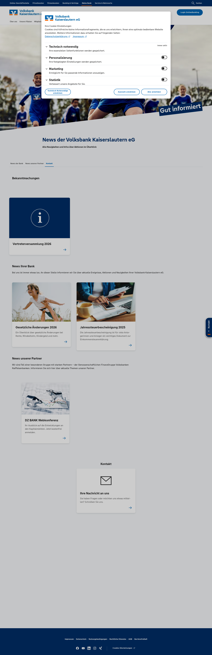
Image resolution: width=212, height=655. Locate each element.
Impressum (78, 36)
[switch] (164, 57)
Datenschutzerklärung (56, 36)
